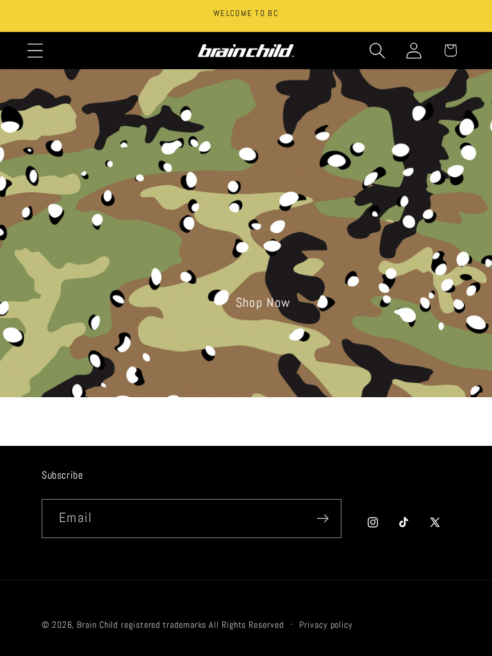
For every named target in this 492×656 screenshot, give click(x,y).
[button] (35, 50)
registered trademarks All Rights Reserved (202, 624)
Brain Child (97, 624)
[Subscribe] (322, 518)
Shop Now (263, 303)
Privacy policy (326, 624)
